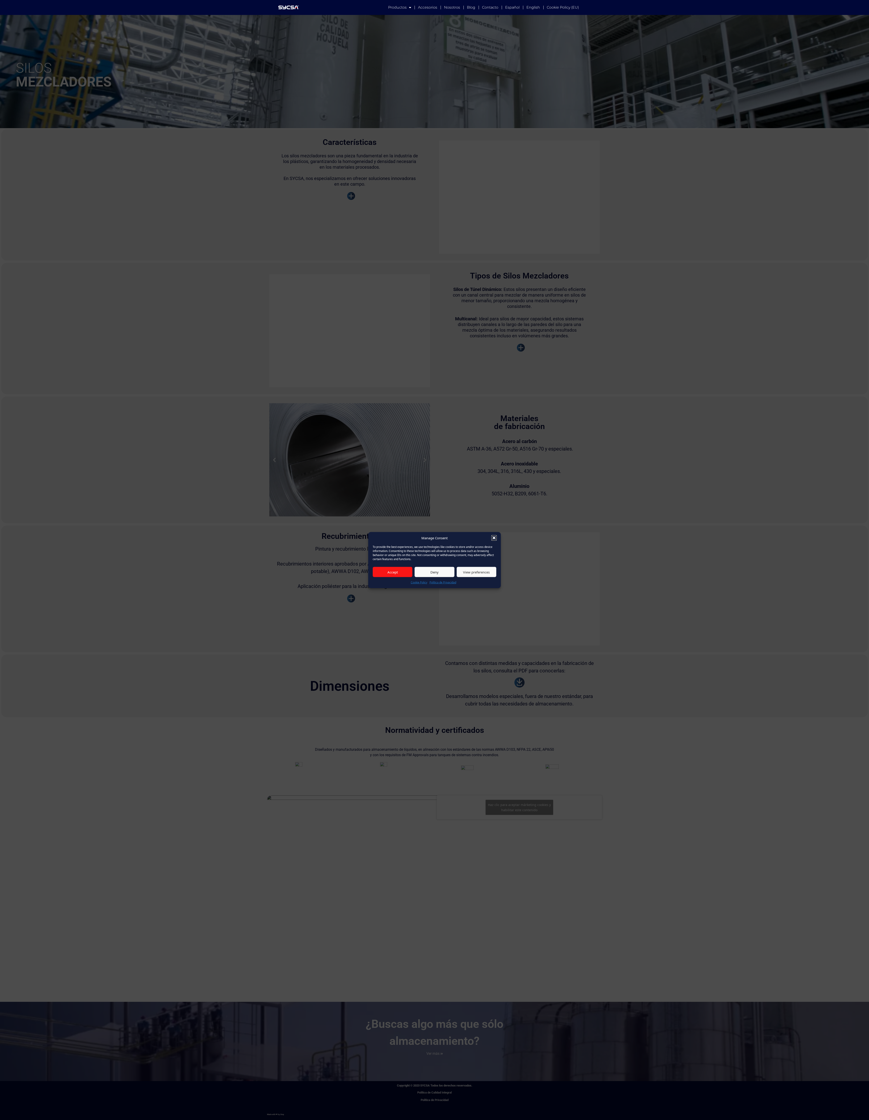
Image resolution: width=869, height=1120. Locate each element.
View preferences (476, 572)
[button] (494, 538)
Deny (434, 572)
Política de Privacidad (443, 582)
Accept (392, 572)
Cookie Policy (419, 582)
